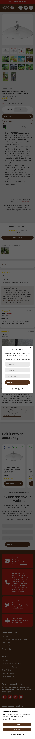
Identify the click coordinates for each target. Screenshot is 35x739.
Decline (17, 730)
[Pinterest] (16, 388)
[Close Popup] (31, 348)
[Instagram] (19, 388)
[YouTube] (22, 388)
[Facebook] (13, 388)
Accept (17, 725)
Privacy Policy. (11, 720)
